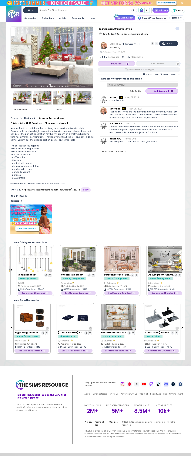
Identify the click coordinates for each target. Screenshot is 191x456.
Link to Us (114, 393)
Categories (30, 18)
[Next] (90, 58)
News (92, 18)
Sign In (179, 10)
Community (78, 18)
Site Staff (144, 393)
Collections (48, 18)
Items (59, 109)
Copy (85, 189)
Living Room (142, 34)
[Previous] (13, 58)
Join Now (163, 10)
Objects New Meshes (125, 34)
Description (20, 109)
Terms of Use (99, 423)
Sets (113, 34)
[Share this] (156, 43)
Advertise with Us (129, 393)
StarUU (113, 97)
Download (116, 64)
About (87, 393)
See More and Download (30, 293)
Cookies (113, 421)
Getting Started (100, 393)
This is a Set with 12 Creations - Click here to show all (39, 123)
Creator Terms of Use (51, 118)
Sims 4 (106, 34)
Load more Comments (113, 151)
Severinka (115, 108)
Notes (40, 109)
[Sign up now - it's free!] (31, 219)
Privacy (88, 421)
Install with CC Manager (141, 69)
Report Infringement (173, 393)
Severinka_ (115, 47)
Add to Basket (158, 63)
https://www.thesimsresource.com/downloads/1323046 (51, 189)
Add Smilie (135, 91)
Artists (62, 18)
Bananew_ (115, 138)
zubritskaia (116, 123)
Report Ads (155, 393)
